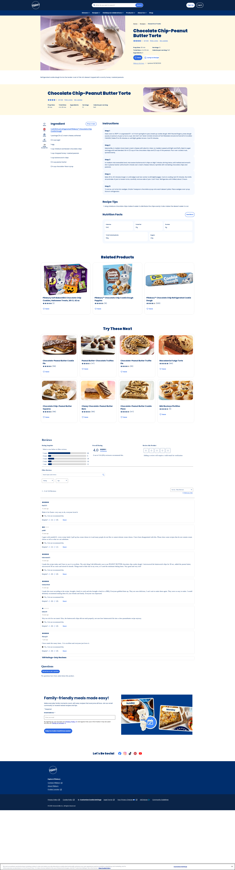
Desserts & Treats (154, 24)
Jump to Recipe (153, 58)
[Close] (232, 866)
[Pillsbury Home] (36, 5)
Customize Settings (180, 867)
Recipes (142, 24)
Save (139, 58)
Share (44, 141)
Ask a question (164, 41)
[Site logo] (53, 770)
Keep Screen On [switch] (44, 147)
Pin (44, 131)
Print (44, 136)
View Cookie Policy (104, 868)
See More (189, 214)
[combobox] (115, 5)
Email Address (49, 713)
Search (139, 5)
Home (135, 24)
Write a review (154, 41)
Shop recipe (91, 124)
